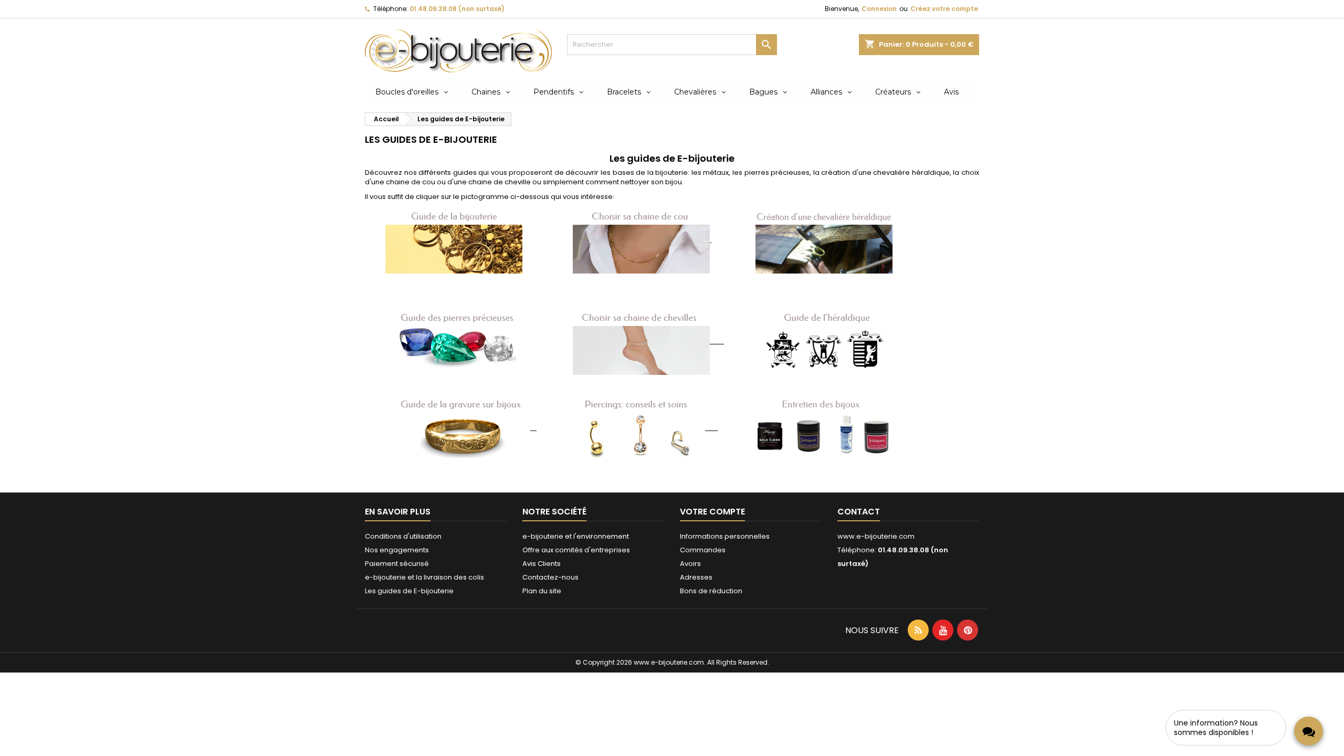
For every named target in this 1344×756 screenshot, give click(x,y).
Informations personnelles (725, 536)
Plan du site (541, 591)
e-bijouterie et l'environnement (575, 536)
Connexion (879, 8)
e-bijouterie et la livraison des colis (424, 577)
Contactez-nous (550, 577)
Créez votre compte (944, 8)
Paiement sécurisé (397, 564)
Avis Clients (541, 564)
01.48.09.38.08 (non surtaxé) (457, 8)
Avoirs (690, 564)
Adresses (696, 577)
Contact (858, 512)
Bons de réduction (711, 591)
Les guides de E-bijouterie (409, 591)
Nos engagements (397, 550)
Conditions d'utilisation (403, 536)
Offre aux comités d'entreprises (576, 550)
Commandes (703, 550)
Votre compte (712, 512)
